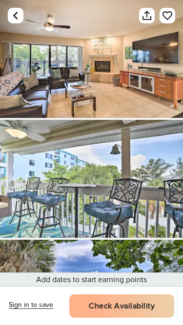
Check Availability (122, 306)
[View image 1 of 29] (91, 59)
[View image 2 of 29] (91, 179)
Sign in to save (31, 305)
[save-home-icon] (162, 15)
